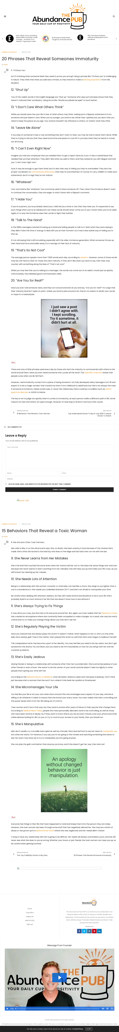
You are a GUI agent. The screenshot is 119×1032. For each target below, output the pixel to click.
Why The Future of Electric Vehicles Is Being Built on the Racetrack (62, 37)
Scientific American (93, 372)
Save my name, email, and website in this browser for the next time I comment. (39, 484)
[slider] (57, 1009)
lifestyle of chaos (109, 613)
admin (6, 64)
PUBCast (30, 924)
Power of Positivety (9, 52)
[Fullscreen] (112, 1009)
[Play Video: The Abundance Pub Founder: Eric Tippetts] (59, 977)
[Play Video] (7, 1009)
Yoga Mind (30, 913)
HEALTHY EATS (30, 920)
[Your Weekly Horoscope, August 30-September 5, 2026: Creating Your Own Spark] (80, 37)
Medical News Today (32, 710)
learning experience (92, 79)
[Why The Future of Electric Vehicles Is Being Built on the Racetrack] (45, 37)
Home (30, 909)
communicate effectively (42, 172)
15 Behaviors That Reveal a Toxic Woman (44, 531)
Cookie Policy (77, 1029)
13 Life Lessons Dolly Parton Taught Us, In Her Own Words (26, 39)
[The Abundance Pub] (59, 16)
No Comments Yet (15, 427)
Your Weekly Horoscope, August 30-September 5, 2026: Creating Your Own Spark (99, 37)
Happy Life (29, 917)
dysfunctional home (45, 830)
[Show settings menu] (107, 1009)
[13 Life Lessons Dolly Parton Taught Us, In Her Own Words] (10, 39)
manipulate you (110, 731)
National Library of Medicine (39, 677)
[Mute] (102, 1009)
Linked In (84, 257)
